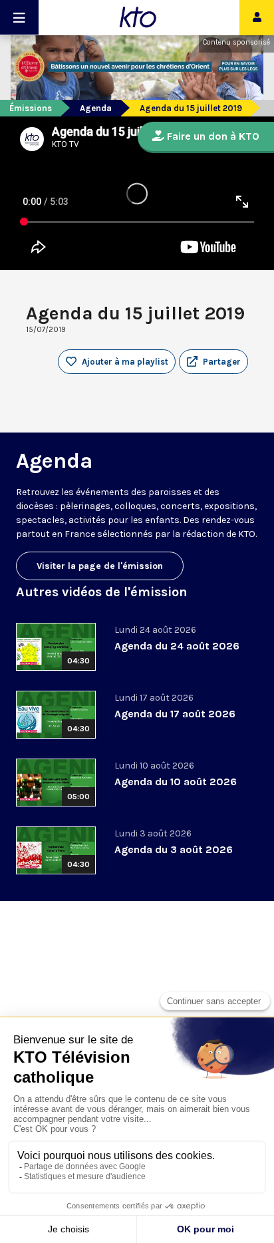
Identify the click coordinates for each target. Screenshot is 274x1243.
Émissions (30, 108)
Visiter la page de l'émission (100, 566)
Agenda (96, 108)
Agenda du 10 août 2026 (175, 781)
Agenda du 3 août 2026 (173, 849)
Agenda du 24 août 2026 (176, 645)
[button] (213, 362)
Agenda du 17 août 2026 (174, 713)
